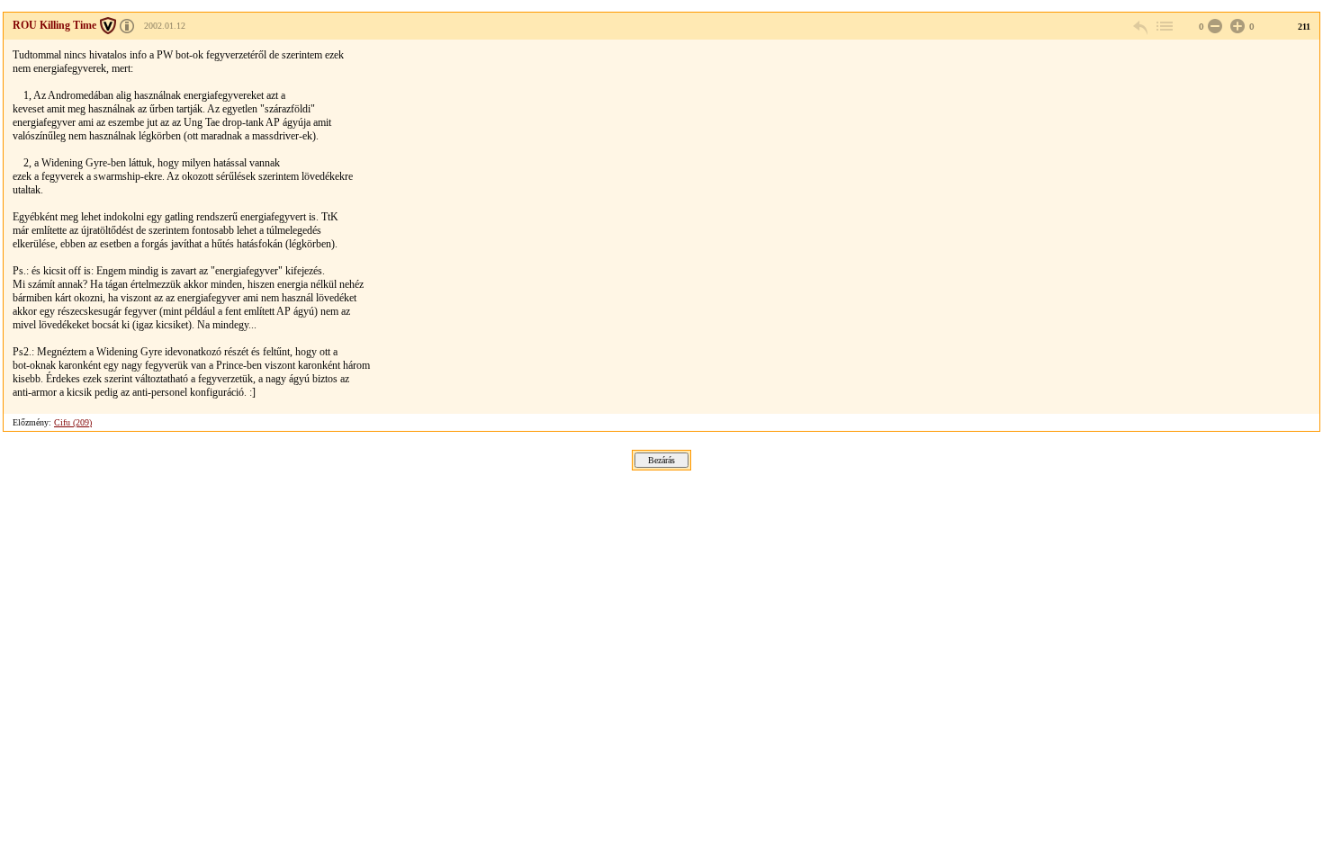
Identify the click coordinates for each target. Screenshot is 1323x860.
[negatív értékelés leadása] (1213, 26)
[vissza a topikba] (1164, 26)
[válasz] (1141, 26)
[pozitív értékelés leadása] (1236, 26)
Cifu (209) (73, 422)
